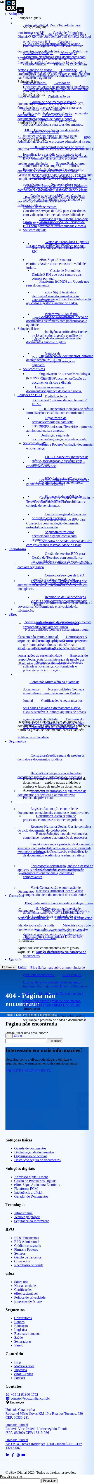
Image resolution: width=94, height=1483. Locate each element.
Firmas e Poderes (26, 1249)
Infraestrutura (23, 1213)
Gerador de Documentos (31, 1196)
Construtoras (23, 1318)
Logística (20, 1330)
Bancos (19, 1322)
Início (19, 18)
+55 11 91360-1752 (24, 1394)
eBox (18, 674)
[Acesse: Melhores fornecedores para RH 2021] (20, 1468)
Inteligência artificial (28, 1192)
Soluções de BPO (35, 443)
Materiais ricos (24, 1366)
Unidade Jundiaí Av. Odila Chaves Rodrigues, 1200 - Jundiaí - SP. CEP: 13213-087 (43, 1444)
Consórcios (22, 1261)
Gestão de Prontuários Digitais (35, 1181)
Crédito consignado (27, 1245)
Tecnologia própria (27, 1217)
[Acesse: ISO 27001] (39, 1468)
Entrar (18, 1035)
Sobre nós (21, 1282)
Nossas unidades (25, 1286)
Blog (17, 1362)
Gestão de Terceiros (28, 1257)
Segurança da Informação (31, 1221)
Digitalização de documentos (34, 1152)
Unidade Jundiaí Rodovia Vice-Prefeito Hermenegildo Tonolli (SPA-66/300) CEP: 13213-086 (36, 1428)
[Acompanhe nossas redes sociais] (7, 1455)
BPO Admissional (26, 1242)
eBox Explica (23, 1374)
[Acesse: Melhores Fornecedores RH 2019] (10, 1468)
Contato (20, 1028)
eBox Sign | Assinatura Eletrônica (37, 1185)
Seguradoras (22, 1341)
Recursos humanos (27, 1333)
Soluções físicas (34, 369)
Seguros (19, 1253)
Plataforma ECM (26, 1188)
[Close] (24, 1477)
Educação (21, 1326)
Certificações (23, 1289)
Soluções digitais (34, 230)
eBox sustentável (26, 1293)
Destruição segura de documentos (37, 1160)
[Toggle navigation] (20, 10)
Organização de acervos (30, 1156)
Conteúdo (22, 960)
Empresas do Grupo (28, 1301)
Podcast (19, 1378)
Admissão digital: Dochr (31, 1177)
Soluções (21, 23)
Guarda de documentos (30, 1148)
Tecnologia (23, 609)
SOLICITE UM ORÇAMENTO (28, 1071)
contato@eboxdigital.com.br (30, 1398)
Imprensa (20, 1370)
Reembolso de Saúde (28, 1265)
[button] (9, 1035)
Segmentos (22, 802)
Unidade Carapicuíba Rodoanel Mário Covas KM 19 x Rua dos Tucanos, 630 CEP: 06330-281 (44, 1413)
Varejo (18, 1345)
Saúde (18, 1337)
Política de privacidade (38, 797)
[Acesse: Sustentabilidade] (29, 1468)
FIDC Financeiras (26, 1238)
